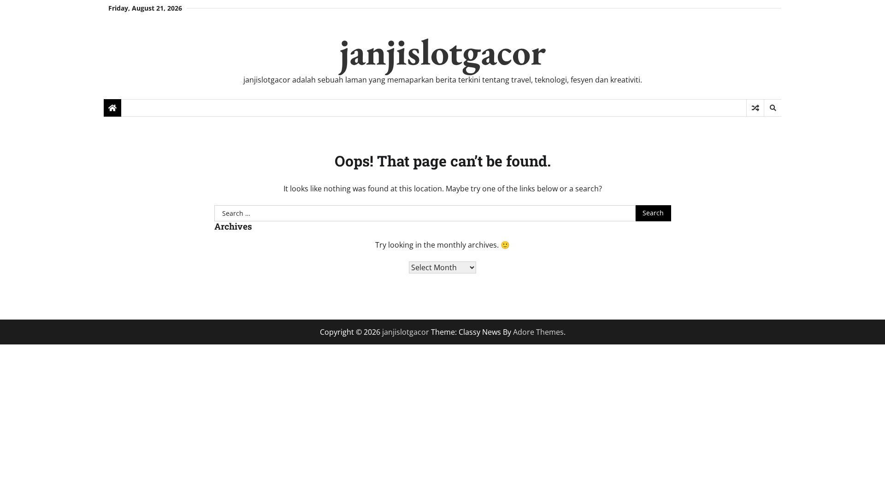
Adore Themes (538, 332)
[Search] (772, 108)
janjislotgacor (443, 51)
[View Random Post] (755, 108)
